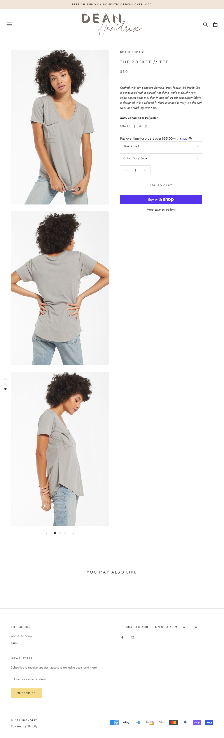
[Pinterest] (146, 126)
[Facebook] (134, 126)
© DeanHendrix (24, 720)
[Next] (74, 533)
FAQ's (15, 643)
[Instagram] (132, 637)
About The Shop (21, 636)
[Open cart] (215, 24)
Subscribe (26, 693)
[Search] (205, 24)
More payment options (161, 209)
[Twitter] (140, 126)
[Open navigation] (9, 24)
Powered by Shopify (24, 726)
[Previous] (46, 533)
